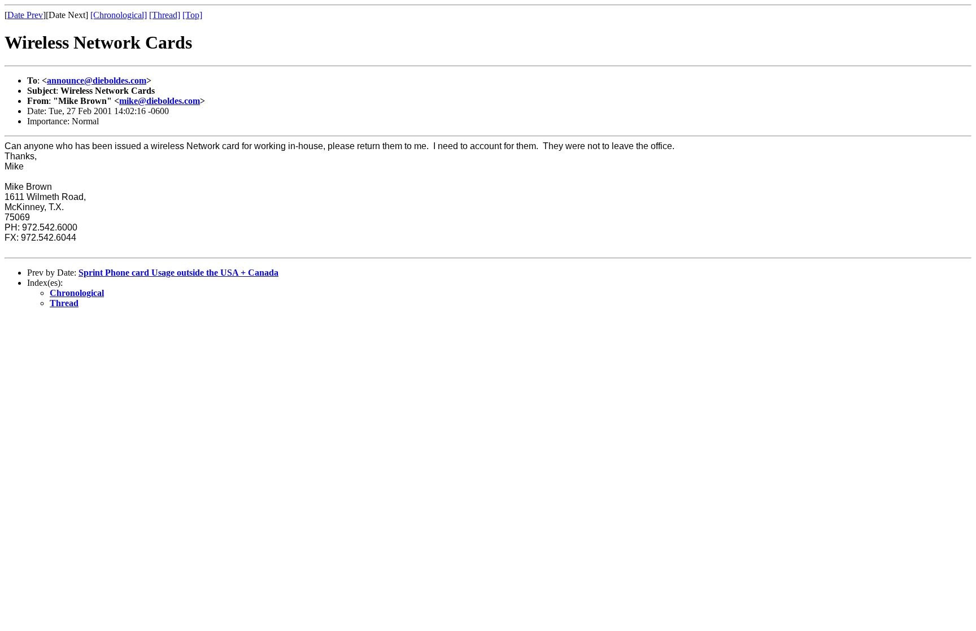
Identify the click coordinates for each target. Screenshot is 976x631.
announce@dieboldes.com (96, 80)
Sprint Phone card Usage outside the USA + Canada (178, 272)
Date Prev (25, 15)
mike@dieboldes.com (159, 101)
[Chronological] (118, 15)
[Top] (192, 15)
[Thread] (164, 15)
